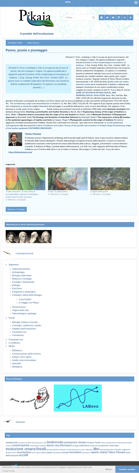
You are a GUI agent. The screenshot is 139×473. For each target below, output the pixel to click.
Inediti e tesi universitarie (24, 360)
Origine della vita (20, 310)
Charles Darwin (94, 442)
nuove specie (36, 452)
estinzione (84, 445)
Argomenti (14, 264)
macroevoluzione (106, 450)
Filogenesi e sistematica (24, 292)
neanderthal (24, 452)
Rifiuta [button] (108, 469)
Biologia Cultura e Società (24, 322)
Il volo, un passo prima (57, 191)
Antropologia (18, 272)
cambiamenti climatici (75, 442)
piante (49, 452)
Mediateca (17, 367)
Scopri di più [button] (9, 471)
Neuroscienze (19, 307)
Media (12, 346)
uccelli (23, 455)
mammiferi (117, 450)
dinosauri (66, 445)
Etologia (16, 285)
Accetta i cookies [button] (127, 469)
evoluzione (94, 446)
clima (103, 443)
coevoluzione (111, 443)
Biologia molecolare (21, 275)
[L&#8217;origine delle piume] (110, 178)
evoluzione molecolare (109, 445)
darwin (43, 445)
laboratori (89, 449)
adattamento (12, 442)
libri (96, 449)
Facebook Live (19, 332)
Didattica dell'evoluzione (24, 329)
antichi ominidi (25, 443)
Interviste (16, 363)
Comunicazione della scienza (26, 354)
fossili (41, 449)
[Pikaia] (36, 26)
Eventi (12, 318)
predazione (57, 452)
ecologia (75, 446)
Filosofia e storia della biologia (27, 295)
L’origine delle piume (99, 191)
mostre (14, 452)
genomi (56, 450)
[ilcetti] (15, 465)
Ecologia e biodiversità (23, 282)
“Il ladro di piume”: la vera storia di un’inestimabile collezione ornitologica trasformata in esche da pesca (22, 194)
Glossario (20, 422)
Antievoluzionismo (21, 269)
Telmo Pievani (33, 43)
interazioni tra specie (78, 449)
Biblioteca (17, 350)
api (45, 443)
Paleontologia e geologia (24, 313)
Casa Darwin (25, 299)
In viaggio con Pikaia (29, 302)
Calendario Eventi (24, 253)
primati (65, 452)
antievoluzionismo (37, 443)
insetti (69, 450)
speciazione (86, 453)
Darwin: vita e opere (21, 357)
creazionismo (35, 446)
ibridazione (62, 449)
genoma (49, 449)
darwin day (53, 445)
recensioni (75, 452)
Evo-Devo (17, 288)
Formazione (18, 335)
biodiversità (55, 442)
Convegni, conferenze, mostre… (27, 325)
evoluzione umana (21, 449)
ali (19, 443)
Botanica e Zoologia (16, 209)
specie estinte (99, 452)
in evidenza (14, 343)
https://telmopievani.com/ (20, 152)
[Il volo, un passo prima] (68, 178)
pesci (44, 452)
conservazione (20, 445)
